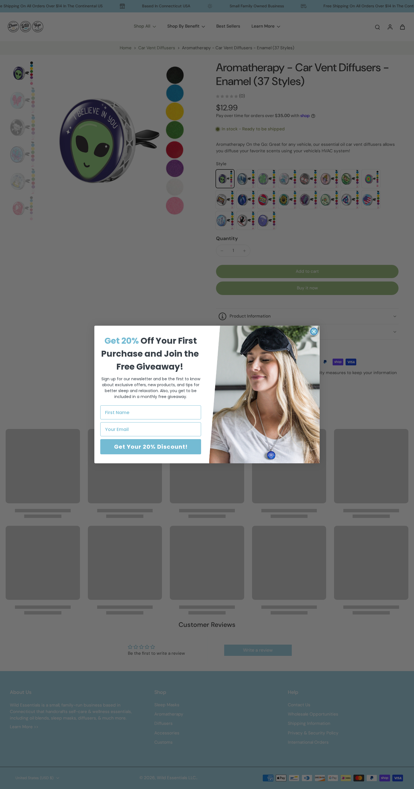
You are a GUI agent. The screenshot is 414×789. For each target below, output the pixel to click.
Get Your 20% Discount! (151, 447)
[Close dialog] (313, 331)
